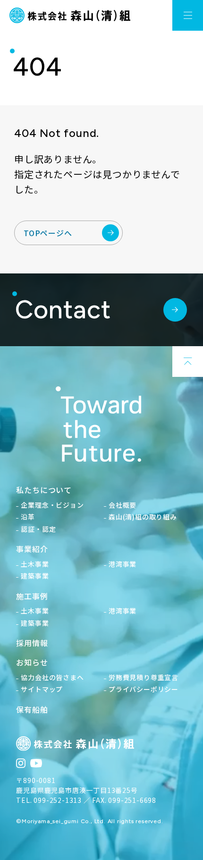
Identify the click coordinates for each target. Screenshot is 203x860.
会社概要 (122, 505)
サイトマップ (42, 689)
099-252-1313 (58, 800)
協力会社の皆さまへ (52, 677)
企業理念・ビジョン (52, 505)
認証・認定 (38, 529)
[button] (187, 15)
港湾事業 (122, 564)
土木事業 (35, 564)
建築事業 (35, 575)
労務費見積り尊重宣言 (143, 677)
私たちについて (44, 489)
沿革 (28, 516)
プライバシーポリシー (143, 689)
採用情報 (32, 642)
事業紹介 (32, 548)
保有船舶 (32, 709)
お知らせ (32, 662)
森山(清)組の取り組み (143, 516)
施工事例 (32, 596)
